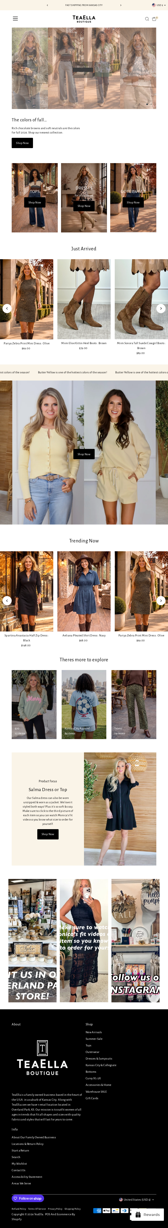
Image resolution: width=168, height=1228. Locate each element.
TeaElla (38, 1214)
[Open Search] (147, 19)
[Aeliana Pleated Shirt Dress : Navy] (84, 591)
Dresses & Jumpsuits (99, 1058)
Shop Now (83, 72)
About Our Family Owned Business (34, 1137)
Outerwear (92, 1052)
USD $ (160, 5)
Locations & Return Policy (27, 1144)
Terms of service (37, 1209)
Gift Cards (92, 1098)
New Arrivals (94, 1032)
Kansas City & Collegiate (101, 1065)
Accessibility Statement (27, 1176)
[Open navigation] (15, 19)
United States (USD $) (137, 1199)
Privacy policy (55, 1209)
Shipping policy (73, 1209)
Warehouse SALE (96, 1091)
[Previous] (47, 5)
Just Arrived (84, 248)
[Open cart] (154, 19)
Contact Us (18, 1170)
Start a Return (20, 1150)
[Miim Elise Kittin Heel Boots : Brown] (84, 299)
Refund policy (19, 1209)
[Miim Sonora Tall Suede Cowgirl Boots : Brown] (141, 299)
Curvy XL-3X (93, 1078)
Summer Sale (94, 1038)
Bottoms (91, 1071)
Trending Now (84, 540)
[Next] (120, 5)
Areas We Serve (21, 1183)
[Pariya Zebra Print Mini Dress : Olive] (26, 299)
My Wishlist (19, 1163)
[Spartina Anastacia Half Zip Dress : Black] (26, 591)
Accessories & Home (98, 1084)
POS (47, 1214)
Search (16, 1157)
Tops (89, 1045)
